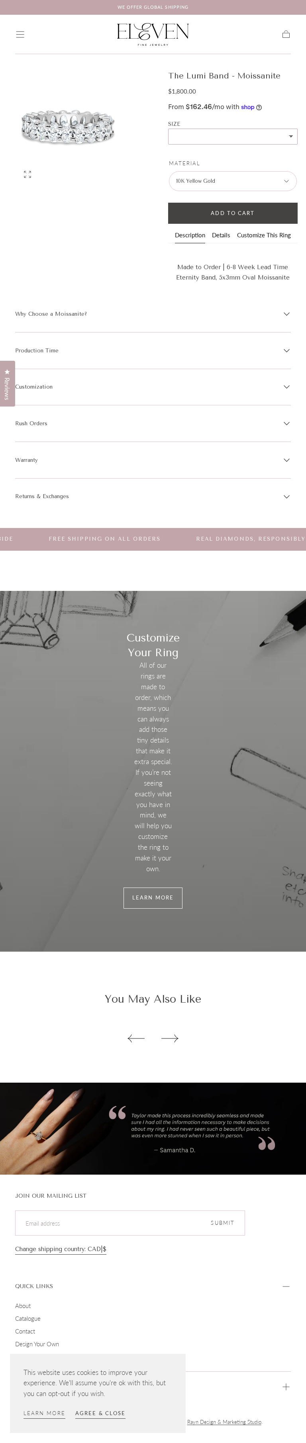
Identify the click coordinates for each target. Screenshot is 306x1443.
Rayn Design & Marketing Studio (224, 1422)
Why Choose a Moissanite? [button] (51, 314)
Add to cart (233, 213)
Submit (223, 1223)
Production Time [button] (37, 351)
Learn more (44, 1413)
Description (190, 235)
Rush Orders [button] (31, 423)
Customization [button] (34, 387)
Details (221, 235)
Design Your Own (37, 1343)
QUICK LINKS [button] (34, 1286)
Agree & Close (100, 1413)
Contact (25, 1331)
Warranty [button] (26, 460)
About (23, 1305)
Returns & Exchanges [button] (42, 496)
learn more (153, 898)
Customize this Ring (264, 235)
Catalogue (28, 1318)
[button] (20, 34)
